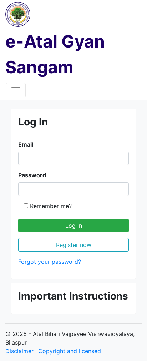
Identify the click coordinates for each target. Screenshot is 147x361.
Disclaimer (19, 351)
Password (32, 175)
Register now (73, 244)
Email (25, 144)
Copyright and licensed (69, 351)
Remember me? (51, 205)
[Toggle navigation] (16, 90)
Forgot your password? (49, 261)
